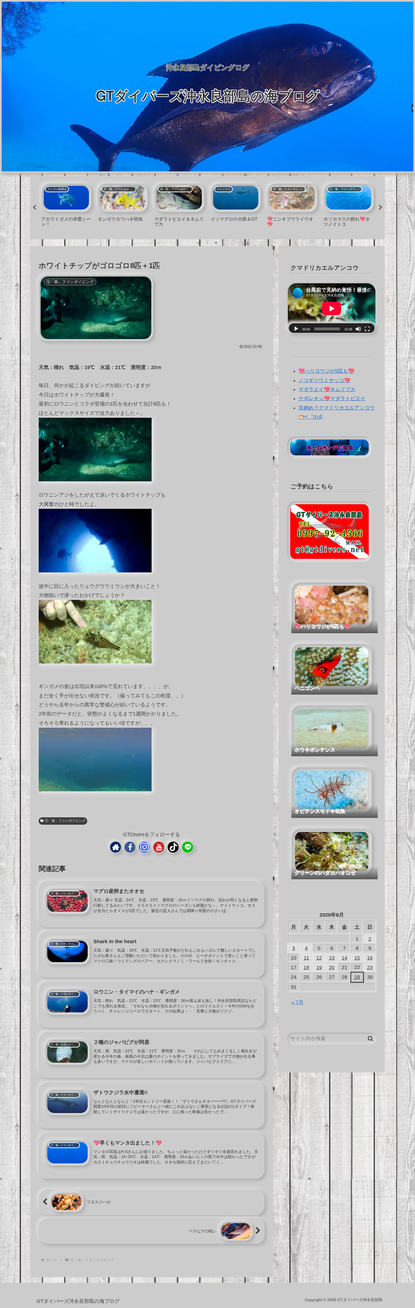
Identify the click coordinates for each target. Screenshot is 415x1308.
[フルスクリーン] (367, 329)
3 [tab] (216, 243)
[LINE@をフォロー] (187, 847)
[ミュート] (358, 329)
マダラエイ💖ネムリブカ (326, 389)
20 (332, 967)
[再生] (296, 329)
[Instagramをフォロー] (144, 847)
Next (380, 207)
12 (319, 958)
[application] (331, 308)
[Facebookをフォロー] (130, 847)
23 (370, 967)
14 (344, 958)
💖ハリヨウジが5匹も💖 (326, 371)
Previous (34, 207)
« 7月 (297, 1002)
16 (370, 958)
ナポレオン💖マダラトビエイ (332, 398)
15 (357, 958)
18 (306, 967)
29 (357, 977)
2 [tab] (207, 243)
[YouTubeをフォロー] (158, 847)
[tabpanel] (66, 206)
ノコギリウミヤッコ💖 (324, 380)
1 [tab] (199, 243)
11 (306, 958)
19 (319, 967)
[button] (370, 1038)
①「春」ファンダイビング (65, 821)
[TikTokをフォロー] (173, 847)
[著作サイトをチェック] (115, 847)
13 (332, 958)
